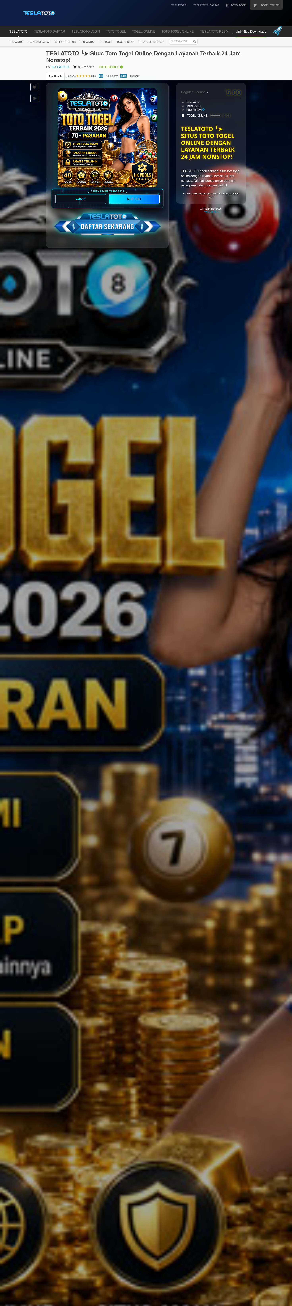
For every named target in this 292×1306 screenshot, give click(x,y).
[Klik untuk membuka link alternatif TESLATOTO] (107, 137)
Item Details (55, 76)
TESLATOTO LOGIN (65, 41)
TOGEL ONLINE (125, 41)
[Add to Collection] (34, 98)
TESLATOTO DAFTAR (39, 41)
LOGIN (80, 198)
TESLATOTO (16, 41)
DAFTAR (134, 198)
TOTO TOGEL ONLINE (150, 41)
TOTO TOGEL (105, 41)
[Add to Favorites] (34, 87)
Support (134, 75)
